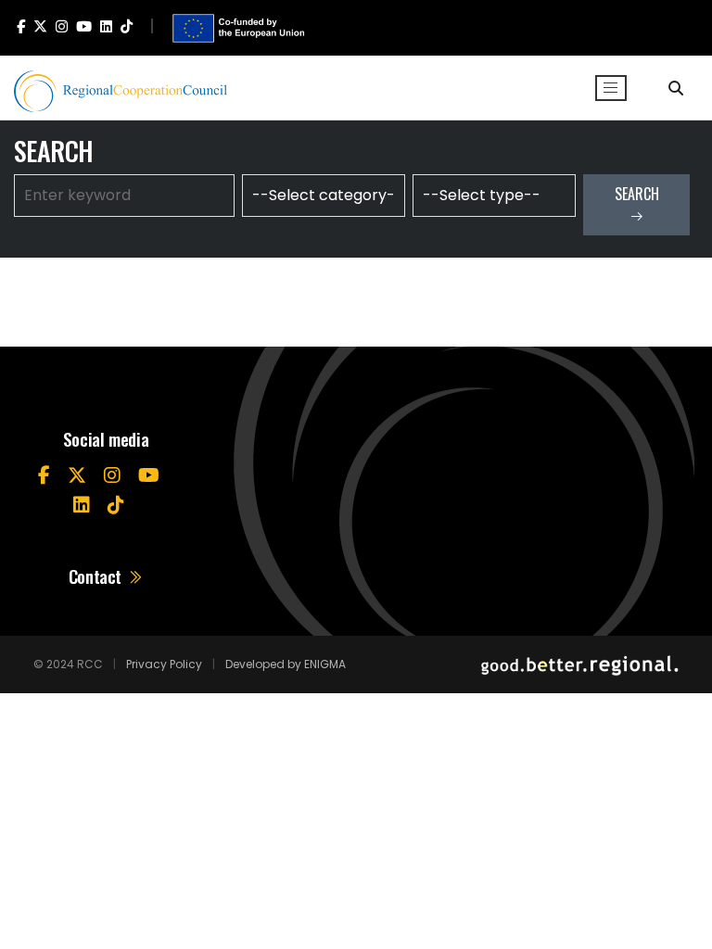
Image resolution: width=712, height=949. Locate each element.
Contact (97, 576)
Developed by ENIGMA (285, 664)
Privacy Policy (164, 664)
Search (637, 194)
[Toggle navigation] (611, 88)
